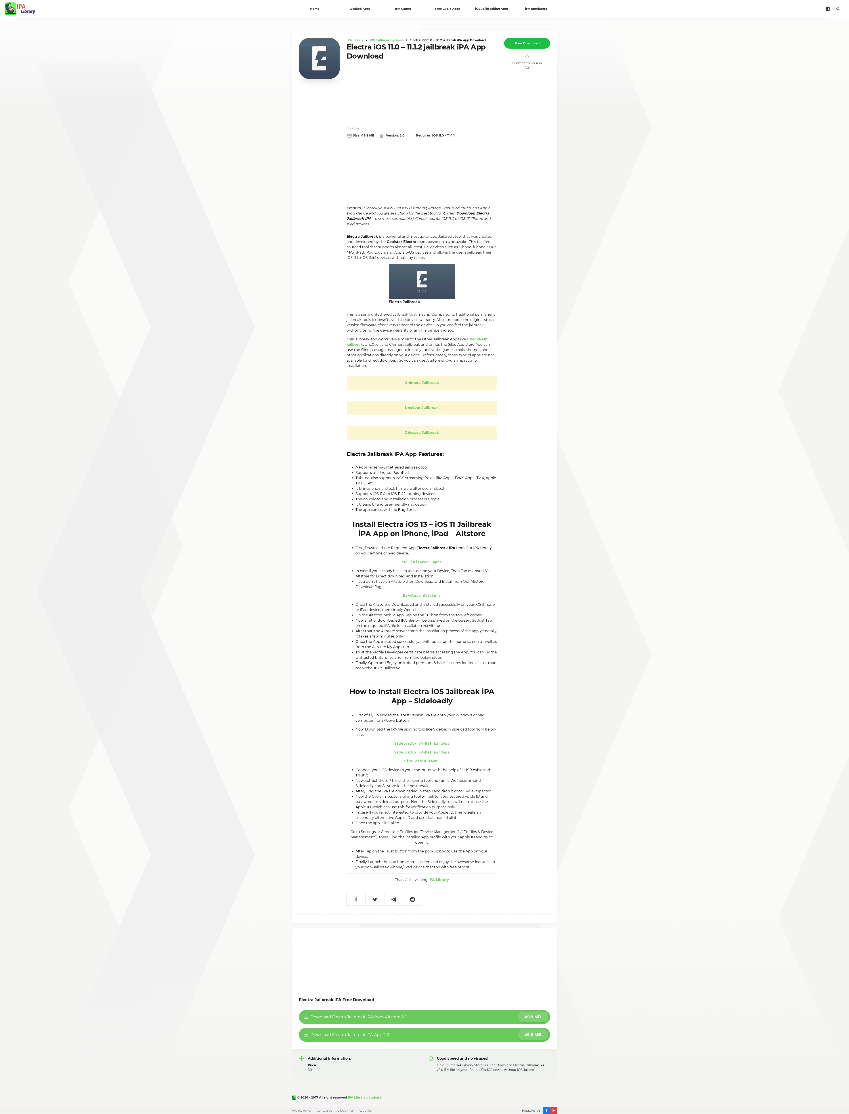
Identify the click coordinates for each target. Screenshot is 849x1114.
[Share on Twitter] (374, 899)
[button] (527, 43)
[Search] (838, 9)
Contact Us (324, 1110)
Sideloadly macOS (422, 761)
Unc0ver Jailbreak (422, 408)
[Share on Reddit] (412, 899)
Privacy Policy (302, 1110)
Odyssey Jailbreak (422, 433)
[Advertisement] (422, 93)
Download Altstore (422, 596)
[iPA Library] (294, 1097)
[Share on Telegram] (393, 899)
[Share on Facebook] (356, 899)
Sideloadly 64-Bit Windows (421, 743)
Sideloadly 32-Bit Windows (421, 752)
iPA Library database (365, 1097)
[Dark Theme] (827, 9)
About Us (365, 1110)
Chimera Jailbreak (422, 383)
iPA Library (438, 880)
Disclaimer (345, 1110)
